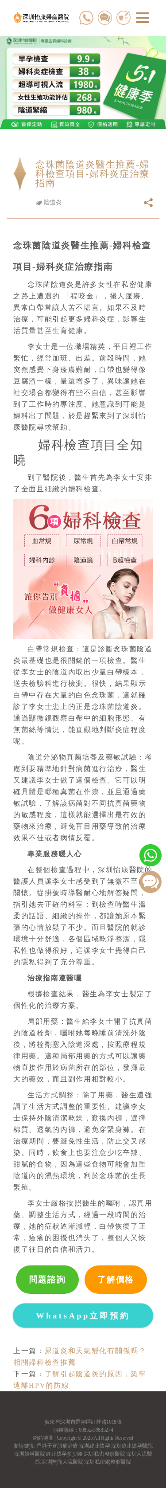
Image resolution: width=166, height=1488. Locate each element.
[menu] (143, 17)
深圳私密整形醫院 (104, 1454)
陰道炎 (52, 202)
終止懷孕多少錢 (64, 1454)
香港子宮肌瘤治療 (56, 1446)
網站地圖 (43, 1438)
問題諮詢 (47, 1279)
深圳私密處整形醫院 (107, 1462)
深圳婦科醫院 (29, 1454)
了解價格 (115, 1279)
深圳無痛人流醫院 (62, 1462)
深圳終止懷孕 (94, 1446)
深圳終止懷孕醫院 (131, 1446)
